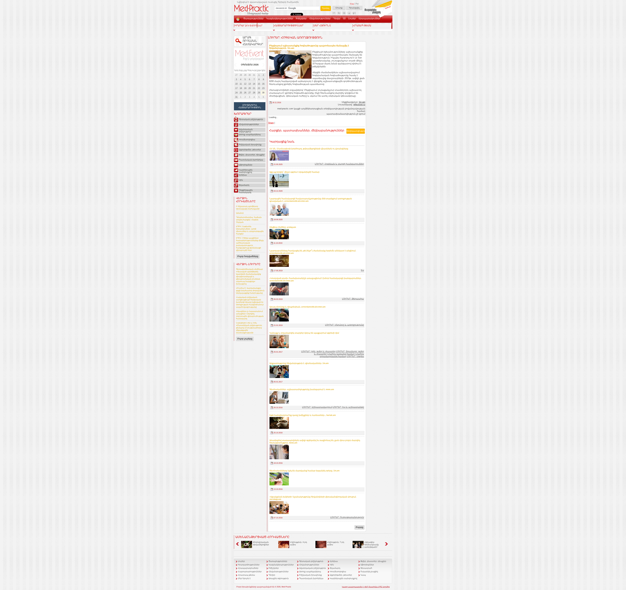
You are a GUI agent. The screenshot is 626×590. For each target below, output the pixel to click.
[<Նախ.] (236, 65)
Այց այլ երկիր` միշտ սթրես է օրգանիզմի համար (294, 172)
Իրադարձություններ (249, 565)
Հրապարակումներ (369, 18)
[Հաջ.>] (264, 65)
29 (245, 75)
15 (259, 84)
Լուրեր (352, 18)
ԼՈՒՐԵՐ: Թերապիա (353, 299)
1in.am (362, 102)
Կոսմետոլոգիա (247, 139)
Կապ (261, 24)
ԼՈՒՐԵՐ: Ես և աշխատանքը (348, 407)
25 (241, 92)
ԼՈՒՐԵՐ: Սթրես (355, 356)
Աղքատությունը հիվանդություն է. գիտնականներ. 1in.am (299, 363)
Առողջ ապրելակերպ (250, 134)
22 (259, 88)
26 (245, 92)
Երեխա (243, 175)
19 (245, 88)
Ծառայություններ (253, 18)
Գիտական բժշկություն (251, 119)
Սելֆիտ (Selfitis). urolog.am (282, 227)
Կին (241, 180)
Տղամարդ (244, 185)
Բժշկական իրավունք (250, 144)
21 (254, 88)
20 (249, 88)
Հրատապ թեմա (246, 575)
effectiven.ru (359, 104)
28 (241, 75)
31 (254, 75)
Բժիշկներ (301, 18)
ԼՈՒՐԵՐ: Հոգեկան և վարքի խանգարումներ (339, 164)
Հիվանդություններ (319, 18)
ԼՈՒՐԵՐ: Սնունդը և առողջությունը (344, 325)
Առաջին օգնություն (278, 578)
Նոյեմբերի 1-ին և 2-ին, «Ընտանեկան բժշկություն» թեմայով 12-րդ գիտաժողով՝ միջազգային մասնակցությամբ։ (249, 328)
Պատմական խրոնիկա (251, 160)
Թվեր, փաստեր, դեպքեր (252, 155)
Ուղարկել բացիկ (369, 571)
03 (344, 18)
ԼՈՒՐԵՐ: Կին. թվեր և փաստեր (318, 351)
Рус (357, 4)
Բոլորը (359, 527)
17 (236, 88)
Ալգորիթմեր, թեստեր (250, 150)
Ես (362, 270)
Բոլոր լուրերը (244, 339)
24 (236, 92)
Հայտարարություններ (250, 571)
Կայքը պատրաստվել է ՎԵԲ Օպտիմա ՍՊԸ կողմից (366, 587)
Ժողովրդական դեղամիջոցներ (261, 543)
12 (245, 84)
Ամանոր (240, 213)
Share (271, 123)
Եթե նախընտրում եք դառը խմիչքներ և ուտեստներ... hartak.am (302, 415)
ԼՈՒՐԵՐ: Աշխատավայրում (317, 407)
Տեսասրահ (249, 24)
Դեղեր (336, 18)
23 (263, 88)
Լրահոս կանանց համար (341, 354)
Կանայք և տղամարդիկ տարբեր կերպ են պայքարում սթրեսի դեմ (304, 333)
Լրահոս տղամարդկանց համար (342, 355)
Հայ (352, 4)
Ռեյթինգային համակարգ (246, 191)
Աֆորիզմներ (245, 165)
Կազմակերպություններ (279, 18)
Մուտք (339, 8)
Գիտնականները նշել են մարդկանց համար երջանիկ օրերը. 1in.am (304, 471)
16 (263, 84)
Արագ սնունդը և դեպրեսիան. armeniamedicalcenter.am (297, 307)
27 (236, 75)
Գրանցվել (354, 8)
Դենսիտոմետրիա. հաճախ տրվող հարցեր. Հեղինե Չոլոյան (249, 219)
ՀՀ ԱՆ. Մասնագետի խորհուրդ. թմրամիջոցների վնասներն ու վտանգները (308, 149)
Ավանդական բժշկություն (246, 130)
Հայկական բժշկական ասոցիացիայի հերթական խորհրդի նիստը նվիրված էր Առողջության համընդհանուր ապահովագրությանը (250, 302)
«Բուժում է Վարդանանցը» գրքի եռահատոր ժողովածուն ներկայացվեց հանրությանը (250, 290)
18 (241, 88)
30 (249, 75)
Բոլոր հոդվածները (247, 256)
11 (241, 84)
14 (254, 84)
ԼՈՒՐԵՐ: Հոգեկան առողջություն (295, 37)
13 (249, 84)
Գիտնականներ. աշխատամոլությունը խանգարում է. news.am (301, 389)
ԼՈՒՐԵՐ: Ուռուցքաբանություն (347, 517)
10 (236, 84)
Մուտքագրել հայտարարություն (249, 106)
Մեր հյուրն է (244, 578)
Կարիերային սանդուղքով (246, 170)
